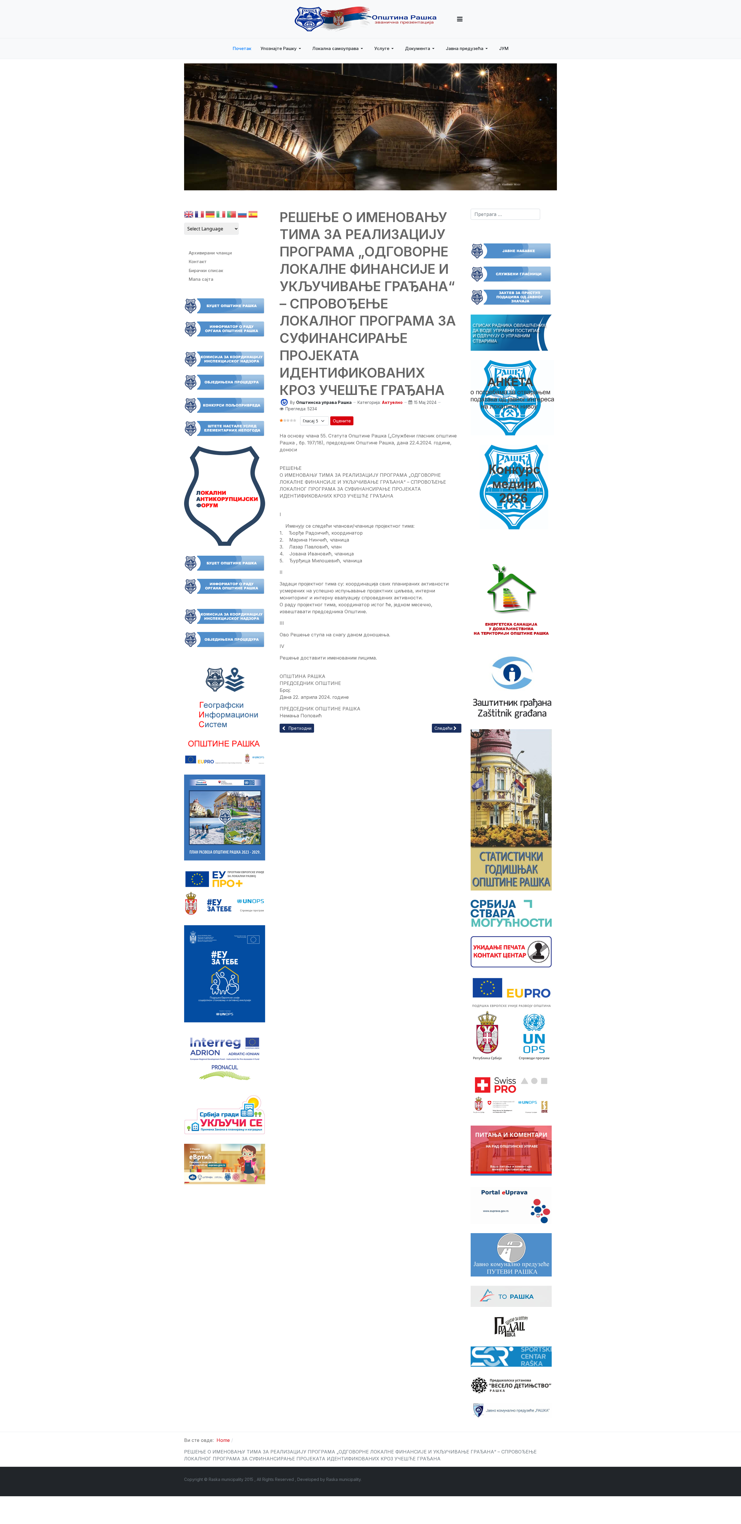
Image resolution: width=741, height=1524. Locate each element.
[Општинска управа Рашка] (284, 401)
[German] (210, 215)
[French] (199, 215)
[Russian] (242, 215)
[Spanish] (253, 215)
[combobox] (505, 214)
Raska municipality (343, 1479)
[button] (460, 19)
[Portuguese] (231, 215)
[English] (188, 215)
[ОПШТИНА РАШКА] (365, 19)
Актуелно (392, 402)
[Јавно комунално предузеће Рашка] (511, 1410)
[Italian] (220, 215)
